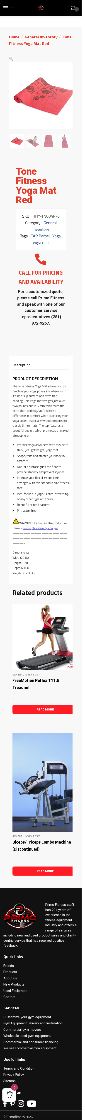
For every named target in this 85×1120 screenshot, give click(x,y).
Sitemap (9, 1081)
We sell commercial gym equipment (29, 1048)
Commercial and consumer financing (30, 1042)
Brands (8, 966)
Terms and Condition (18, 1068)
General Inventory (41, 37)
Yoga (56, 236)
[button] (11, 58)
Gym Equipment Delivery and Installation (33, 1023)
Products (10, 972)
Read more (45, 709)
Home (14, 37)
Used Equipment (15, 991)
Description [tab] (21, 365)
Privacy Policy (13, 1075)
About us (10, 978)
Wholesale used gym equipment (27, 1036)
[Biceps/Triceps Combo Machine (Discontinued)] (45, 782)
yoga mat (41, 242)
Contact (9, 997)
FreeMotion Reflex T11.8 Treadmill (35, 683)
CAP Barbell (41, 236)
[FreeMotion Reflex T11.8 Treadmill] (45, 637)
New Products (13, 984)
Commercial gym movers (22, 1030)
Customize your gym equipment (27, 1017)
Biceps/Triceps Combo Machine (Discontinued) (41, 845)
